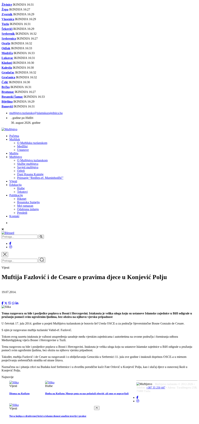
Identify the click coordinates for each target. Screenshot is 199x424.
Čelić (5, 82)
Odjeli (21, 170)
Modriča (7, 53)
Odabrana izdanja (28, 209)
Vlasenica (8, 19)
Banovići (7, 106)
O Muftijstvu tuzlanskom (32, 160)
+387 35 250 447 (155, 387)
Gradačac (8, 72)
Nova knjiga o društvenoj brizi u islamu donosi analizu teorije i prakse (47, 415)
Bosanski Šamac (12, 96)
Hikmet (21, 198)
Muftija (13, 153)
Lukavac (7, 58)
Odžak (6, 48)
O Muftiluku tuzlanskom (32, 143)
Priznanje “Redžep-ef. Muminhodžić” (40, 177)
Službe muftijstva (27, 163)
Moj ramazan (25, 205)
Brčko (6, 87)
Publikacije (16, 195)
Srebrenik (8, 33)
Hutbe (21, 188)
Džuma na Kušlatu (19, 393)
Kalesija (7, 67)
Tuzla (5, 24)
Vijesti (13, 181)
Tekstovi (22, 191)
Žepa (5, 9)
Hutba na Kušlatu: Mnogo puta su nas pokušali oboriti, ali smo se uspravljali (87, 393)
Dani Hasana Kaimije (30, 174)
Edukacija (15, 184)
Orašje (6, 43)
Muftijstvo (15, 156)
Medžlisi (22, 146)
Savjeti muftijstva (27, 167)
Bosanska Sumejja (28, 202)
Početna (14, 136)
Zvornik (7, 14)
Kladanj (7, 62)
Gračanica (8, 77)
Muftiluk (14, 139)
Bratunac (8, 91)
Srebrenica (9, 38)
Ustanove (23, 149)
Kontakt (14, 216)
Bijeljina (7, 101)
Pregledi (22, 212)
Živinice (7, 4)
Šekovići (7, 28)
